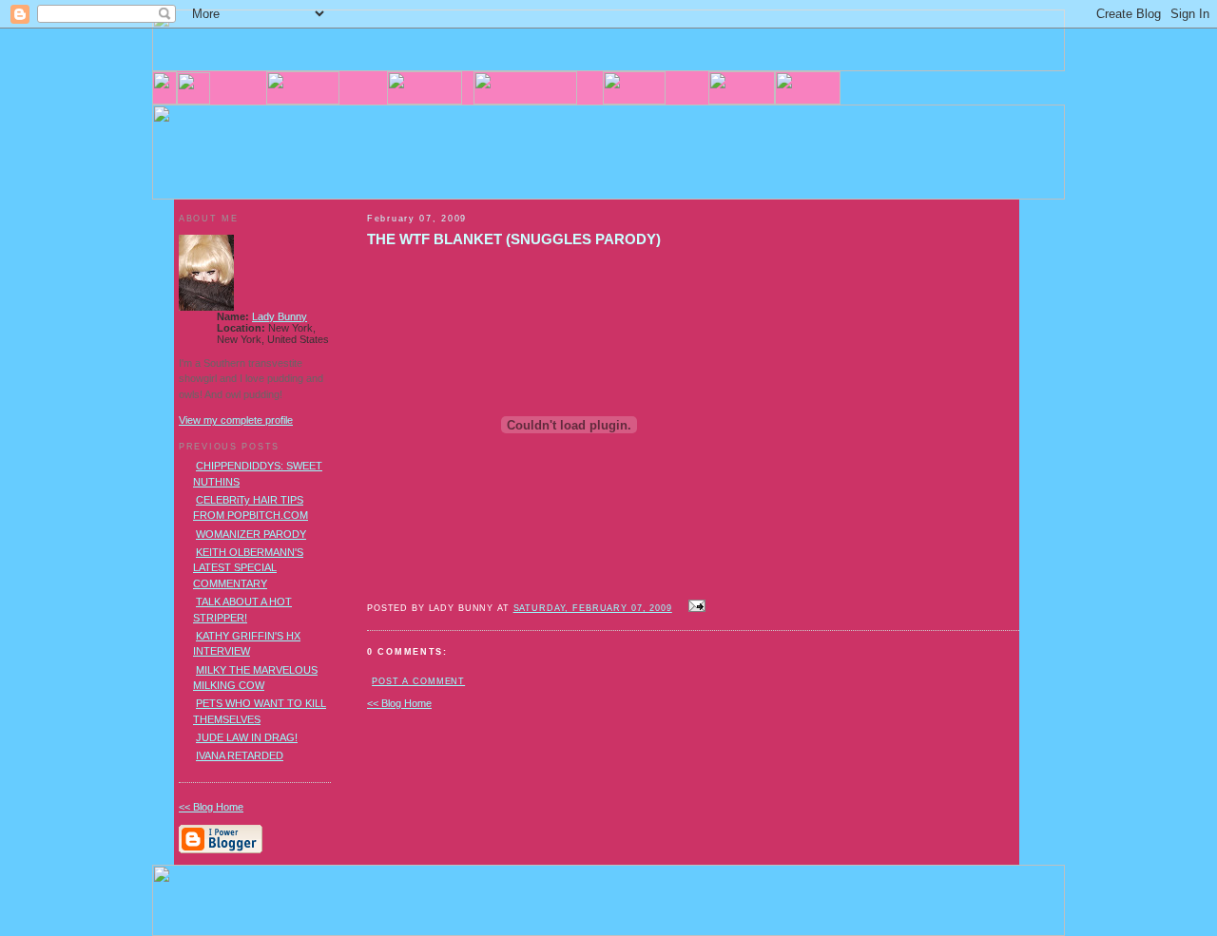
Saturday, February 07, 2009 (592, 608)
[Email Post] (695, 607)
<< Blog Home (399, 703)
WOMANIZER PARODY (251, 534)
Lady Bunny (279, 316)
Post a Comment (418, 681)
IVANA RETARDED (239, 755)
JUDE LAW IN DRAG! (247, 737)
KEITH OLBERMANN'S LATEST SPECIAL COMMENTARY (248, 567)
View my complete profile (236, 420)
